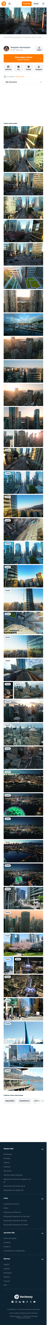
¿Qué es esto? (20, 77)
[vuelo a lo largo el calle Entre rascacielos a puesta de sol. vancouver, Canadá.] (23, 300)
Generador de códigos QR (13, 1242)
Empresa (7, 1219)
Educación (8, 1223)
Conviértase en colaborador (14, 1303)
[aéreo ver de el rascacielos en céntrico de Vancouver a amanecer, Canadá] (23, 955)
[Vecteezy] (3, 3)
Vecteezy (7, 1210)
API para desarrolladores (13, 1227)
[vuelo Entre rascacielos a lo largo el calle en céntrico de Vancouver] (23, 136)
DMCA (6, 1260)
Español (7, 1320)
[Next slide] (38, 1152)
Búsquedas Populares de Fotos (15, 1272)
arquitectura (24, 1153)
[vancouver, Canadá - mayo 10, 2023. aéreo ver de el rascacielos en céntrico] (23, 745)
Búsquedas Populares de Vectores (17, 1268)
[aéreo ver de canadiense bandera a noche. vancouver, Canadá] (18, 1017)
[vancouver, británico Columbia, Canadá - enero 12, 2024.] (18, 724)
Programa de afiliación (12, 1264)
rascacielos (9, 1153)
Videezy (6, 1214)
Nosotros (7, 1298)
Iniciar (36, 4)
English (6, 1316)
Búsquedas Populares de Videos (16, 1276)
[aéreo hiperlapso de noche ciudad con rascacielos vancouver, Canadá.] (23, 815)
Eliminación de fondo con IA (14, 1238)
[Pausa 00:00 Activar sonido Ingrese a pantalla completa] (23, 20)
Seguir (39, 50)
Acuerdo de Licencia (11, 1256)
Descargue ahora (23, 58)
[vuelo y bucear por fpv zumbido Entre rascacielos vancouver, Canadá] (23, 276)
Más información (11, 81)
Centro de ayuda (10, 1290)
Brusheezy (8, 1206)
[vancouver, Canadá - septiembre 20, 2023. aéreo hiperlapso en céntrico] (23, 838)
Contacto (7, 1294)
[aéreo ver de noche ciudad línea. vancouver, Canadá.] (8, 707)
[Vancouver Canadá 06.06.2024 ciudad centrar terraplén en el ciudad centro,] (23, 932)
